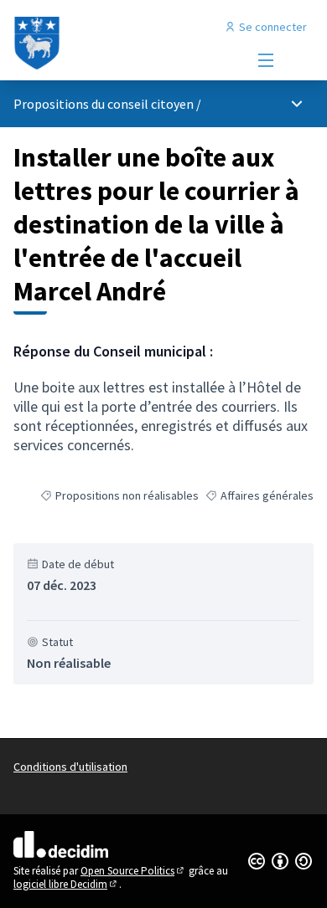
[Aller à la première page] (124, 43)
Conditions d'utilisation (70, 766)
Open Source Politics (133, 871)
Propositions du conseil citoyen (103, 103)
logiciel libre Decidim (66, 884)
